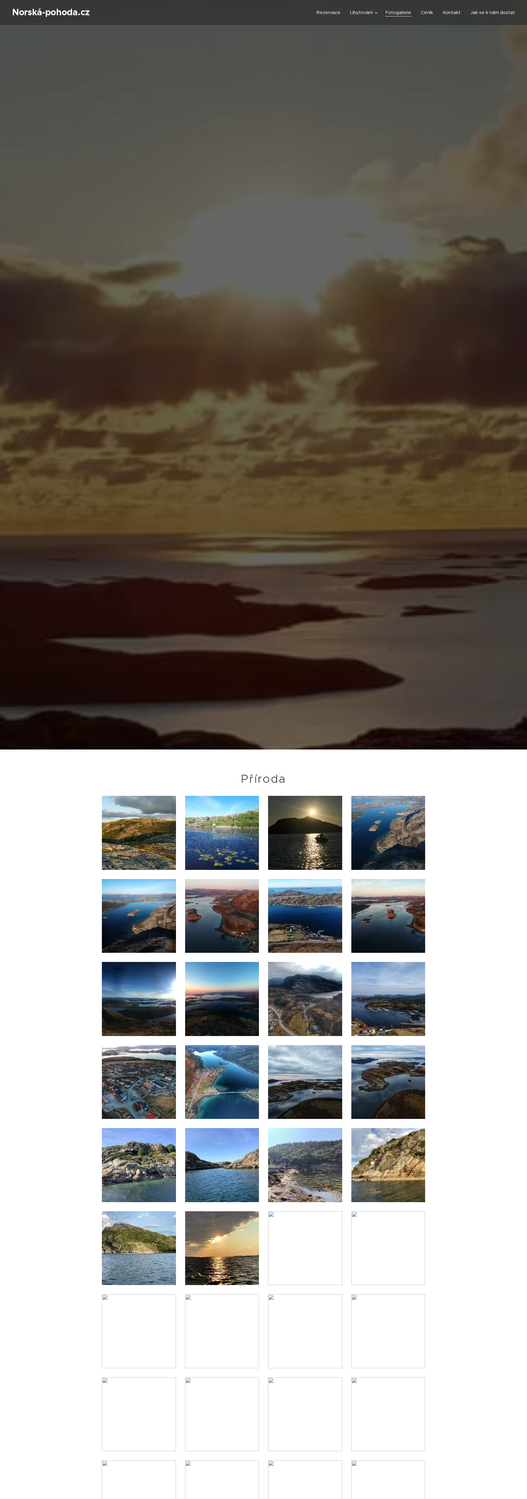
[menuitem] (330, 12)
